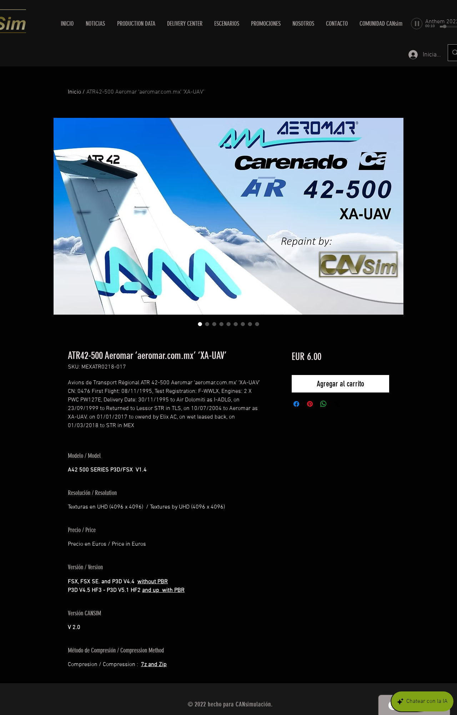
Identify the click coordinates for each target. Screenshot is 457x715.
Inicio (74, 92)
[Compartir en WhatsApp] (323, 404)
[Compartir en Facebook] (296, 404)
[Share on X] (337, 404)
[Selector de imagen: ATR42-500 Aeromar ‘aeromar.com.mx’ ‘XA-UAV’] (200, 324)
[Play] (416, 23)
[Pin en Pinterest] (310, 404)
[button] (184, 23)
